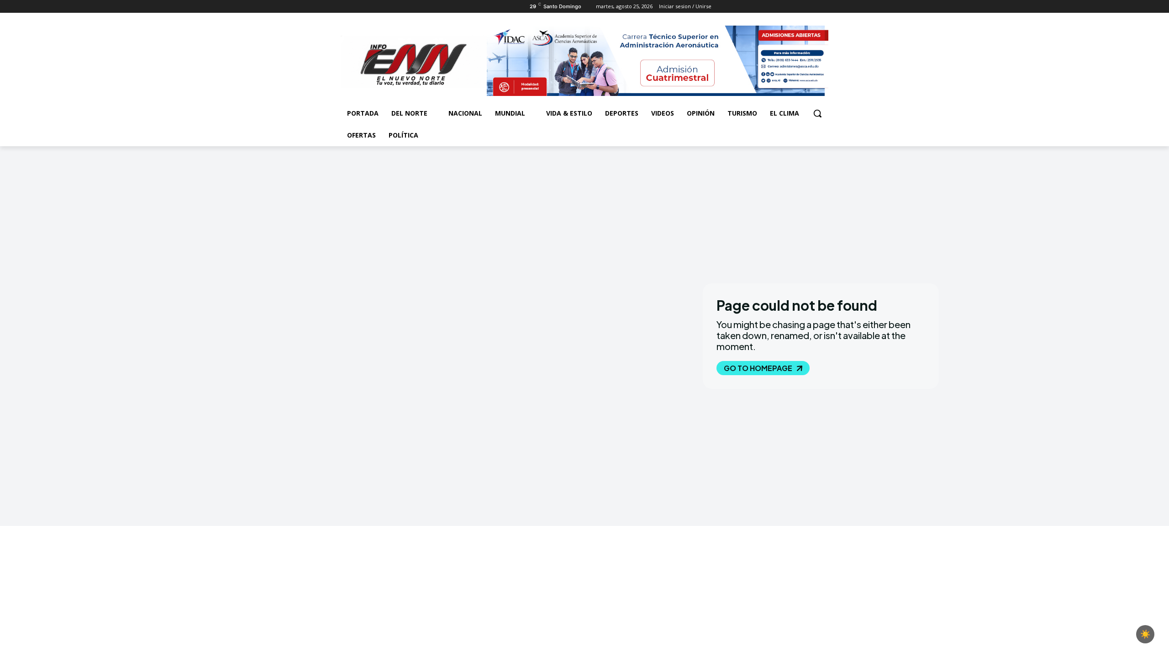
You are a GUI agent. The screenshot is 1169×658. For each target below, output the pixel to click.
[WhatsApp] (384, 6)
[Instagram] (358, 6)
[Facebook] (346, 6)
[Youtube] (396, 6)
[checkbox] (1145, 634)
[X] (371, 6)
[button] (817, 113)
